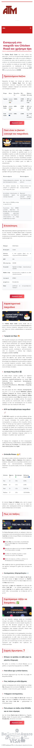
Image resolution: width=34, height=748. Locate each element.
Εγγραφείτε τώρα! (17, 123)
